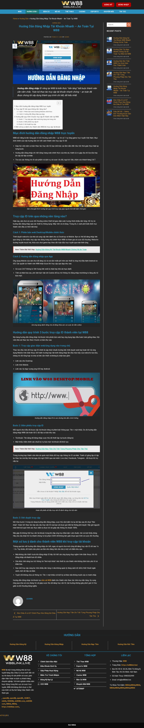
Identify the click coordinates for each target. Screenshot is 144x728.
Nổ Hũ (57, 12)
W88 (19, 12)
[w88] (72, 4)
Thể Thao (69, 12)
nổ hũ (2, 715)
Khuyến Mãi (109, 12)
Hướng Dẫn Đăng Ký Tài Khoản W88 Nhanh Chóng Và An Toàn (122, 40)
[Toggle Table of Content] (57, 103)
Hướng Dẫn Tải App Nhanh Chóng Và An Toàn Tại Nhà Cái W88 (122, 51)
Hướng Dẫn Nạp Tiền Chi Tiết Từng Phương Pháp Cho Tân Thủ (122, 75)
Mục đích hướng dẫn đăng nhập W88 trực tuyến (33, 106)
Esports (95, 12)
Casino (82, 12)
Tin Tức (122, 12)
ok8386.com (20, 701)
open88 (6, 698)
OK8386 (10, 701)
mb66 (4, 701)
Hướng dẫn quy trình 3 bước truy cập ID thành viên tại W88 (37, 117)
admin (67, 37)
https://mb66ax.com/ (10, 707)
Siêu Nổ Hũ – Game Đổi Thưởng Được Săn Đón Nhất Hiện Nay (122, 113)
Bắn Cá (46, 12)
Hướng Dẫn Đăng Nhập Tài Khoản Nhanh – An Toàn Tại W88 (121, 89)
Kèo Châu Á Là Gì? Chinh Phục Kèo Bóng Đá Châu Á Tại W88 (121, 102)
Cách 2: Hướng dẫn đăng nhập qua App (32, 114)
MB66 (8, 704)
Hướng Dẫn (32, 12)
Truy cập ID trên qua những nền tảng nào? (31, 109)
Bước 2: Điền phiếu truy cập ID (28, 122)
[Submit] (129, 24)
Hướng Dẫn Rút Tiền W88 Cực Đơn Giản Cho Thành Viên (121, 63)
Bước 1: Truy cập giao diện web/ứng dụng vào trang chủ (37, 119)
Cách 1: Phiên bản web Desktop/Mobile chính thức (35, 111)
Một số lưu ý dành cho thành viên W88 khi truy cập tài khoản (38, 127)
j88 (7, 715)
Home (15, 19)
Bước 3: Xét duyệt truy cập (27, 124)
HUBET (27, 698)
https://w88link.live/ (129, 665)
